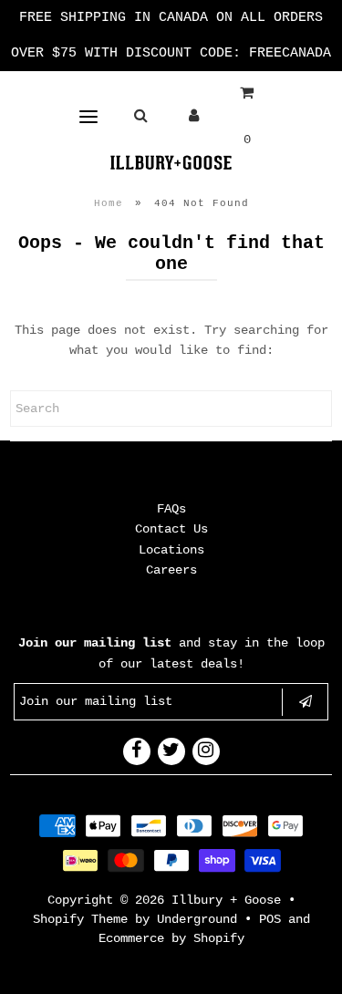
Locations (171, 550)
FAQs (171, 509)
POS (270, 919)
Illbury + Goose (229, 900)
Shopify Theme (80, 919)
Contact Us (171, 529)
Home (108, 203)
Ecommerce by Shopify (171, 938)
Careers (171, 570)
